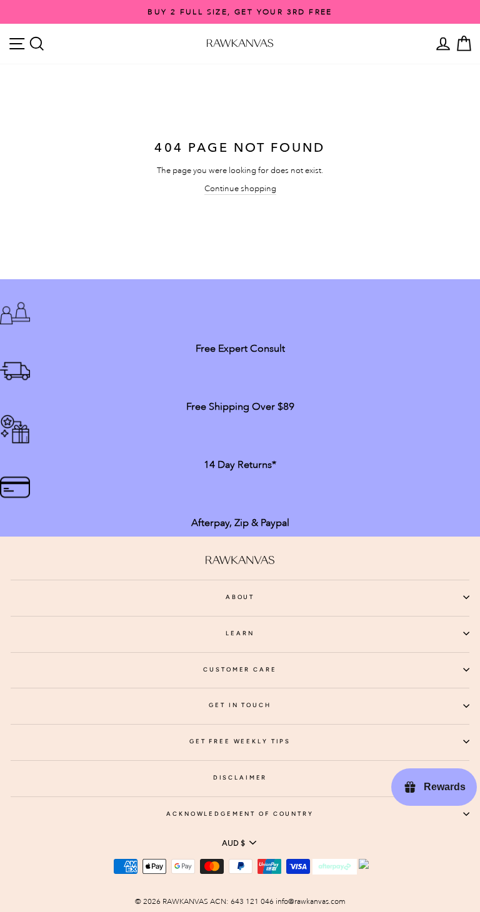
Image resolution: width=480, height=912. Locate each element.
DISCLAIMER (240, 777)
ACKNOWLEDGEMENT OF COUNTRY (240, 813)
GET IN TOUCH (240, 704)
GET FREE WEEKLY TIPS (240, 741)
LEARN (240, 633)
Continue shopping (240, 188)
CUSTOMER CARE (239, 669)
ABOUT (240, 596)
